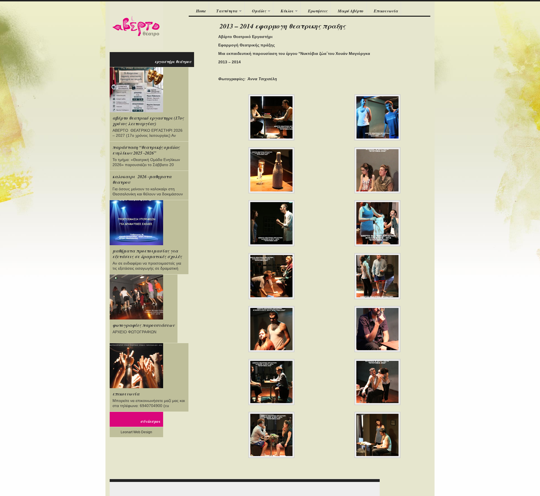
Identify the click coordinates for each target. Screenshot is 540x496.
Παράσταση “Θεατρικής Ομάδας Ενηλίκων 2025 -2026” (146, 150)
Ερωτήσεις (317, 11)
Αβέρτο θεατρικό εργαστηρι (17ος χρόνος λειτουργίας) (148, 121)
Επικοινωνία (386, 11)
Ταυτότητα (223, 11)
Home (201, 11)
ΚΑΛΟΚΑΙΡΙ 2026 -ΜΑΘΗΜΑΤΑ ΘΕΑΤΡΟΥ (142, 179)
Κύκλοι (283, 11)
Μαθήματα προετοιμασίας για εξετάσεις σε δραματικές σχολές (147, 254)
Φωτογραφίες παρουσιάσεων (143, 325)
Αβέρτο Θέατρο (136, 26)
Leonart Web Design (136, 432)
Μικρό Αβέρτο (350, 11)
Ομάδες (255, 11)
